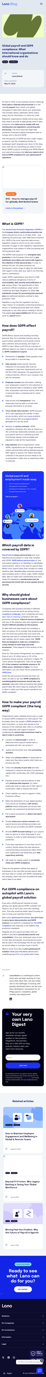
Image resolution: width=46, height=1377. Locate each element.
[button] (41, 3)
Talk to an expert (11, 496)
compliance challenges (11, 614)
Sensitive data (20, 571)
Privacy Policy (27, 1077)
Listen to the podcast (14, 208)
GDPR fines (6, 672)
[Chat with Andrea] (39, 1371)
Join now (23, 1065)
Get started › (23, 1289)
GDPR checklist (32, 721)
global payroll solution (21, 917)
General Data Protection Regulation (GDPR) (23, 229)
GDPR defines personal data (23, 560)
